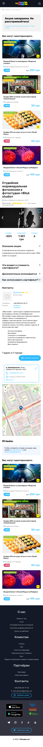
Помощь (21, 644)
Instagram (16, 306)
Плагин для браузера (21, 650)
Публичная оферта (21, 675)
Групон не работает (21, 631)
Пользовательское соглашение (21, 625)
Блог (21, 656)
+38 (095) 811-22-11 (16, 373)
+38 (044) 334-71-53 (21, 688)
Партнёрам (21, 672)
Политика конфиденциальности (21, 628)
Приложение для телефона (21, 653)
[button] (21, 408)
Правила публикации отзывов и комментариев (21, 659)
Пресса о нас (21, 619)
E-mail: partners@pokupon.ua (21, 691)
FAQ (21, 647)
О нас (22, 622)
